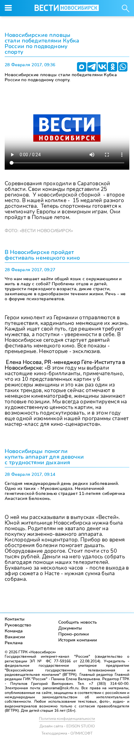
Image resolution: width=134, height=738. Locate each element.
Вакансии (15, 637)
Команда (14, 631)
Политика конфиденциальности (67, 718)
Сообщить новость (77, 622)
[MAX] (81, 67)
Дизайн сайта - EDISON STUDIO (67, 726)
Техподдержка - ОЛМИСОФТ (67, 733)
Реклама (14, 643)
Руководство (18, 625)
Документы (70, 628)
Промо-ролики (73, 634)
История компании (77, 640)
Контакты (15, 619)
